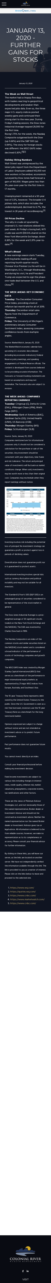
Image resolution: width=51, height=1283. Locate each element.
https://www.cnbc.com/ (23, 896)
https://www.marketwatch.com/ (27, 900)
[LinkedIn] (27, 1271)
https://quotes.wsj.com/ (23, 892)
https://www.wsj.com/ (22, 888)
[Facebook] (23, 1271)
